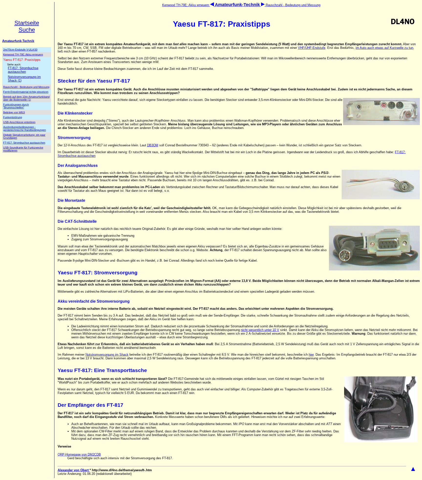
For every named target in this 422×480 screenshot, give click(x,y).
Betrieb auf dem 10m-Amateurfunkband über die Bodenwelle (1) (26, 98)
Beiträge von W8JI (14, 112)
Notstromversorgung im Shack (106, 354)
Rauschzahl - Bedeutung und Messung (292, 5)
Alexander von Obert (74, 470)
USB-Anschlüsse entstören (19, 122)
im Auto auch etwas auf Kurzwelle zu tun (384, 48)
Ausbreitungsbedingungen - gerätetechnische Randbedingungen (24, 128)
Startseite (26, 23)
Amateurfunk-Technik (18, 41)
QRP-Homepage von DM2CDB (79, 454)
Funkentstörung (12, 117)
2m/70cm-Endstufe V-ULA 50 (20, 49)
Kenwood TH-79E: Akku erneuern (186, 5)
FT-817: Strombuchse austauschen (23, 70)
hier (311, 354)
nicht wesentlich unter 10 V (260, 330)
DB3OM (152, 145)
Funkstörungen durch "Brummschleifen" (16, 106)
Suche (27, 29)
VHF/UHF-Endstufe (311, 48)
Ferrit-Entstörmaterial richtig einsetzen (25, 91)
